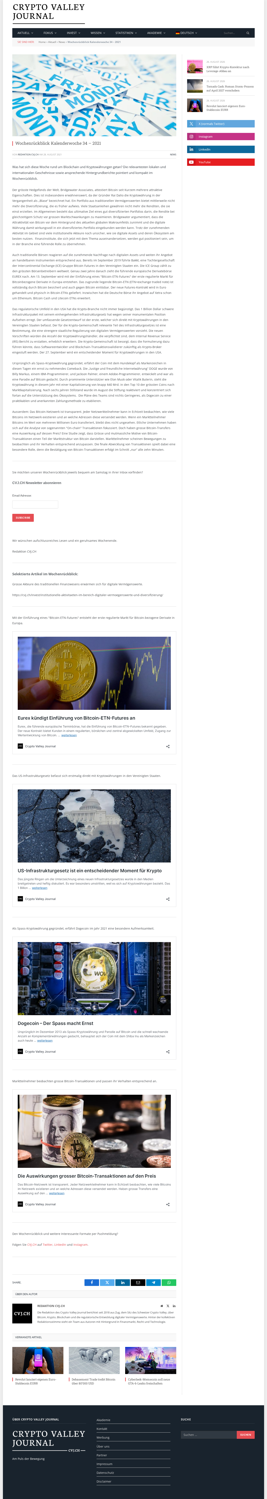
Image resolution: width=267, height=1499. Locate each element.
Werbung (103, 1437)
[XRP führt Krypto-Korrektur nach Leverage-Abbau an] (195, 66)
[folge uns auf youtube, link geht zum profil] (221, 162)
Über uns (103, 1446)
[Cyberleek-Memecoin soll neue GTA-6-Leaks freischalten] (150, 1360)
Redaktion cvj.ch (28, 154)
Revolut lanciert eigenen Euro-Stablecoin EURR (35, 1381)
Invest (72, 33)
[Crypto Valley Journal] (48, 14)
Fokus (48, 33)
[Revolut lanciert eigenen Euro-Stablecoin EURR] (37, 1360)
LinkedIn (60, 1245)
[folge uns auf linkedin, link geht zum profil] (221, 149)
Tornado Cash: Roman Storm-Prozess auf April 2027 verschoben (230, 88)
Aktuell (24, 33)
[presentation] (248, 33)
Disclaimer (104, 1481)
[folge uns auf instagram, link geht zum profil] (221, 136)
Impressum (104, 1464)
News (62, 42)
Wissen (96, 33)
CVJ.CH (32, 1245)
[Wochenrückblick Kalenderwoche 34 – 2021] (94, 95)
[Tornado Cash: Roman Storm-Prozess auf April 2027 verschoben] (195, 86)
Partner (102, 1455)
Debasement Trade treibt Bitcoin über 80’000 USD (93, 1381)
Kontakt (102, 1429)
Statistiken (124, 33)
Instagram (80, 1245)
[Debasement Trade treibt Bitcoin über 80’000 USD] (94, 1360)
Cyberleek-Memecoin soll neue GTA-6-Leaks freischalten (149, 1381)
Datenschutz (105, 1473)
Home (42, 42)
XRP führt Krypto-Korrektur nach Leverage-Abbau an (228, 69)
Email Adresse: (22, 495)
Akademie (154, 33)
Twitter (48, 1245)
